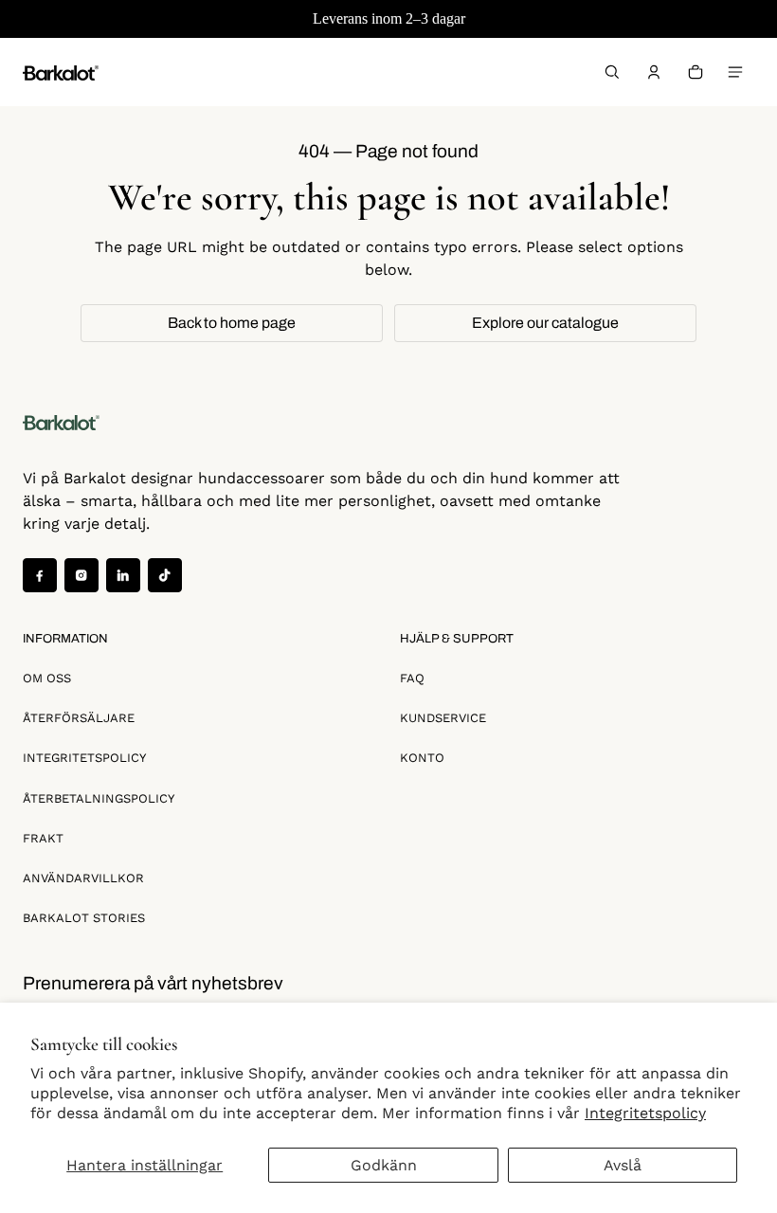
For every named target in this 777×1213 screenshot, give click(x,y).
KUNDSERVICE (443, 718)
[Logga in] (654, 72)
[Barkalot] (61, 71)
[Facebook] (40, 575)
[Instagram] (81, 575)
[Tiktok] (165, 575)
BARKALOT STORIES (84, 918)
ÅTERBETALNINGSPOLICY (98, 798)
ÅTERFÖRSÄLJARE (79, 718)
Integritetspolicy (645, 1113)
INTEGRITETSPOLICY (84, 758)
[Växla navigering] (735, 72)
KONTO (422, 758)
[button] (612, 72)
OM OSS (47, 678)
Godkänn (384, 1165)
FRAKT (43, 838)
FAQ (412, 678)
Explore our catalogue (545, 323)
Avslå (622, 1165)
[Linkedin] (123, 575)
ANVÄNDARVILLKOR (83, 878)
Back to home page (232, 323)
